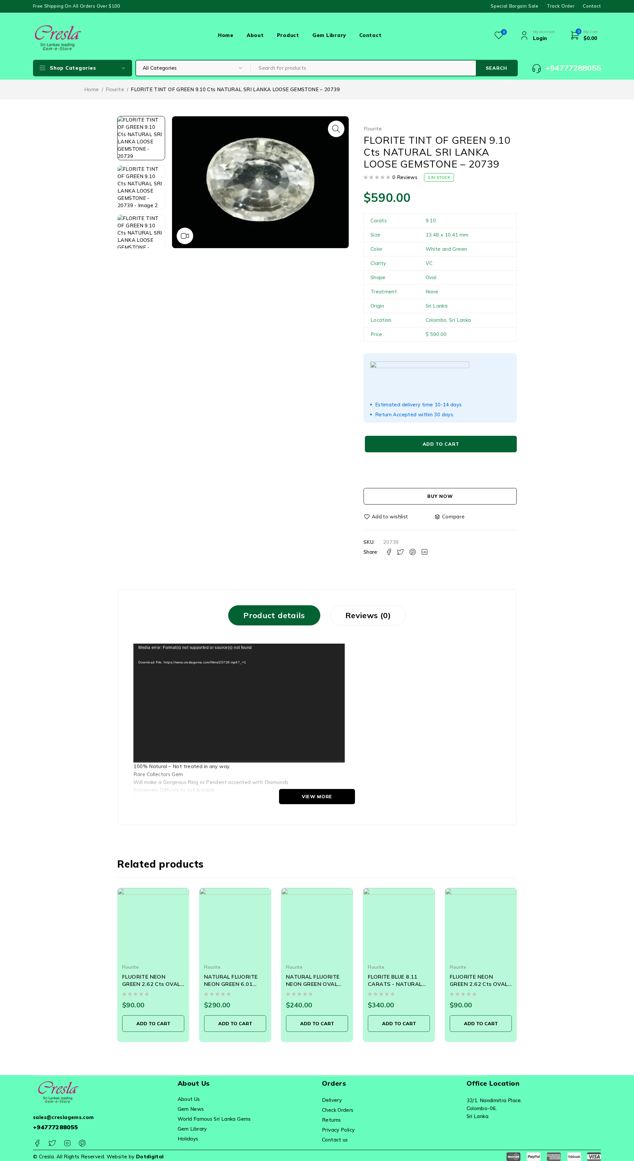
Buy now (440, 496)
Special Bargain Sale (515, 6)
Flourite (115, 89)
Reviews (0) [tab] (368, 615)
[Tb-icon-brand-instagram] (67, 1143)
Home (225, 35)
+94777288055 (55, 1127)
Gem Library (329, 35)
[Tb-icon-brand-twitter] (52, 1143)
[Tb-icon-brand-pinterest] (82, 1143)
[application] (239, 703)
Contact (592, 6)
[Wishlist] (386, 517)
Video (185, 236)
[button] (336, 129)
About (255, 35)
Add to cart (441, 444)
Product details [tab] (274, 615)
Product (288, 35)
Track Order (561, 6)
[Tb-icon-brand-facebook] (37, 1143)
